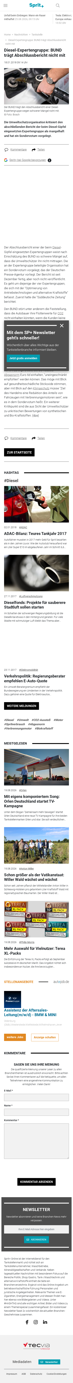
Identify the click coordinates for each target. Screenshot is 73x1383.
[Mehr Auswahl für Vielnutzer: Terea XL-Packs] (36, 919)
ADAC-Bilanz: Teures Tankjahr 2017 (35, 533)
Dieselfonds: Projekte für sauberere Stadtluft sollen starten (35, 604)
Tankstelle (37, 34)
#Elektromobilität (28, 669)
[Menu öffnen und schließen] (6, 5)
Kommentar (10, 1120)
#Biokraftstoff (44, 728)
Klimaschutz (41, 388)
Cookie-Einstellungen (57, 1374)
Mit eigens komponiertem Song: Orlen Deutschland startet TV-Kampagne (32, 801)
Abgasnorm (11, 375)
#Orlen (23, 790)
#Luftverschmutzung (31, 596)
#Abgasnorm (36, 724)
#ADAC (23, 527)
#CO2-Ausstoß (41, 720)
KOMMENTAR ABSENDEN (36, 1182)
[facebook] (27, 1321)
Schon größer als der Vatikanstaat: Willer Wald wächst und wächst (34, 877)
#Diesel (11, 480)
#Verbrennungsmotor (18, 728)
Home (7, 34)
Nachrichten (21, 34)
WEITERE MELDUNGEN (21, 706)
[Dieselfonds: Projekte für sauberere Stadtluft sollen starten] (36, 573)
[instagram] (36, 1321)
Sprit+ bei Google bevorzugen (27, 160)
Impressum (11, 1374)
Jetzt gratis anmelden (23, 358)
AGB (24, 1374)
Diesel (56, 247)
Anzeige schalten (45, 1037)
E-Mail (7, 1090)
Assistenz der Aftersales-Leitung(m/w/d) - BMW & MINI (30, 1012)
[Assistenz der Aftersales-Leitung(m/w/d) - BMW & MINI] (12, 999)
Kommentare (18, 149)
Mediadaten (22, 1362)
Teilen (41, 149)
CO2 (60, 313)
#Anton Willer (26, 868)
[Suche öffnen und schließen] (57, 5)
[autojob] (61, 981)
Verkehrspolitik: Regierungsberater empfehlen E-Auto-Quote (34, 678)
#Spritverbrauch (14, 724)
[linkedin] (45, 1321)
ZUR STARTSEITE (19, 452)
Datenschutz (36, 1374)
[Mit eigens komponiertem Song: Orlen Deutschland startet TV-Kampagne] (36, 767)
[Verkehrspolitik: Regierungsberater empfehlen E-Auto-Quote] (36, 647)
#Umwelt (22, 720)
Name (7, 1105)
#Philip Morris (26, 942)
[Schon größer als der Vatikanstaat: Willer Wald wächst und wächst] (36, 845)
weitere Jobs (15, 1037)
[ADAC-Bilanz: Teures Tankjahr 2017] (36, 504)
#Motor (58, 720)
